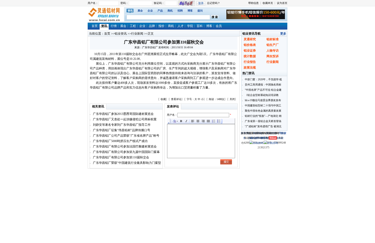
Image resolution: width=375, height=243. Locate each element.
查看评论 (176, 99)
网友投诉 (272, 56)
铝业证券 (250, 50)
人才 (181, 26)
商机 (170, 10)
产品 (160, 10)
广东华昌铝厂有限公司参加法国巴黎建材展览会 (124, 146)
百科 (200, 26)
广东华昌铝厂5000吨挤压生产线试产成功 (120, 141)
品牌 (152, 26)
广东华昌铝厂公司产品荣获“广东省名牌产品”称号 (125, 135)
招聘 (180, 10)
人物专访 (272, 50)
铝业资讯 (121, 33)
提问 (200, 10)
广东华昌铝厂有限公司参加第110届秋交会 (120, 157)
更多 (283, 33)
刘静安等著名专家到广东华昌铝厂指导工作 (121, 124)
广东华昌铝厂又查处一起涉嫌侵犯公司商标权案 (124, 119)
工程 (133, 26)
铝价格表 (250, 45)
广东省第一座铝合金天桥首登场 (262, 121)
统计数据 (250, 56)
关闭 (232, 99)
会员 (219, 26)
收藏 (163, 99)
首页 (95, 26)
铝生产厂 (272, 45)
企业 (150, 10)
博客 (190, 10)
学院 (190, 26)
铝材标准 (272, 39)
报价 (161, 26)
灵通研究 (250, 39)
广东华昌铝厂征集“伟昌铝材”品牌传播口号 (121, 130)
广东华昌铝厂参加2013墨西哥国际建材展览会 (123, 114)
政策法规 (250, 67)
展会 (140, 10)
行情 (114, 26)
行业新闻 (137, 33)
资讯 (130, 10)
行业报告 (250, 62)
